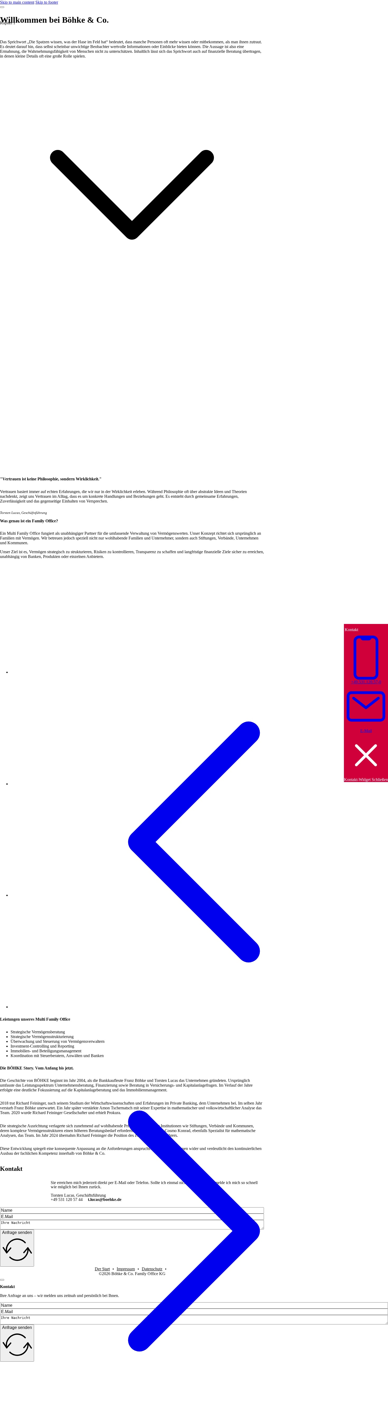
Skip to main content (17, 2)
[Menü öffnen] (2, 7)
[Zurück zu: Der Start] (194, 1034)
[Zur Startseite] (245, 7)
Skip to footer (46, 2)
